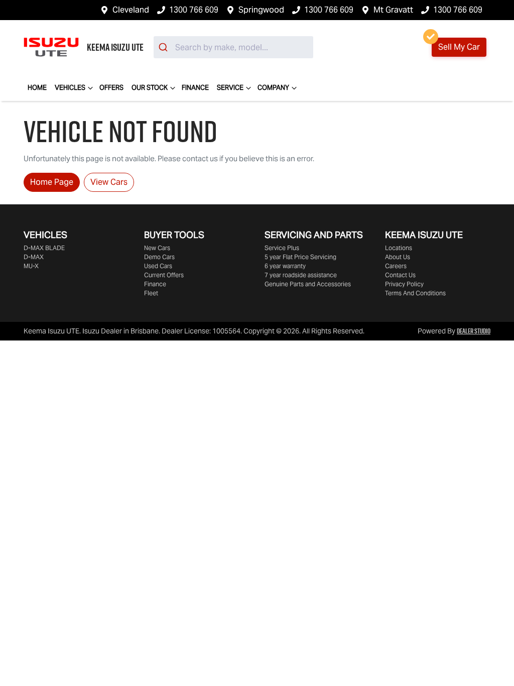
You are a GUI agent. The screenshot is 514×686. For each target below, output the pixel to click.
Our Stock (150, 87)
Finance (195, 87)
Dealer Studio (473, 331)
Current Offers (164, 275)
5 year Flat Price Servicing (300, 257)
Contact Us (400, 275)
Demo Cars (159, 257)
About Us (397, 257)
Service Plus (282, 248)
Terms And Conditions (415, 293)
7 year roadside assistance (301, 275)
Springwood (261, 10)
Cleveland (130, 10)
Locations (398, 248)
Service (230, 87)
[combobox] (233, 47)
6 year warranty (285, 266)
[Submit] (164, 47)
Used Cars (158, 266)
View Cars (108, 182)
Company (273, 87)
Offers (111, 87)
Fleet (151, 293)
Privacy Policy (404, 284)
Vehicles (70, 87)
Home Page (51, 182)
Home (37, 87)
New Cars (157, 248)
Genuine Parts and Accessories (308, 284)
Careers (396, 266)
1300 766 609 (193, 10)
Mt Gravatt (393, 10)
